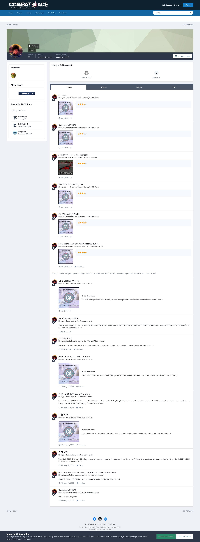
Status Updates (180, 13)
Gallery (29, 13)
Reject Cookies (185, 536)
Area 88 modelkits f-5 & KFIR (104, 273)
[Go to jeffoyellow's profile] (15, 133)
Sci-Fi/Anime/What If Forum (94, 341)
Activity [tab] (68, 87)
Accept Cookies (167, 536)
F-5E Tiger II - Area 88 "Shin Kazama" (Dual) (78, 244)
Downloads (40, 13)
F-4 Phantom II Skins (89, 157)
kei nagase (75, 246)
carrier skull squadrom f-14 (126, 273)
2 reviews (81, 387)
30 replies (79, 349)
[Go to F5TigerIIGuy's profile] (15, 118)
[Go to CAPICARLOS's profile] (15, 125)
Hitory (60, 98)
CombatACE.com (101, 527)
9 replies (81, 500)
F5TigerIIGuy (23, 116)
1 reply (80, 407)
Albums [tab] (104, 87)
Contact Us (102, 524)
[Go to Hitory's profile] (54, 96)
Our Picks (51, 13)
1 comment (80, 266)
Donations (62, 13)
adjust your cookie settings (127, 537)
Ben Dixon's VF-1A (68, 280)
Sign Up (188, 5)
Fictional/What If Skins (90, 98)
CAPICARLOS (23, 124)
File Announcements (84, 321)
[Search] (190, 13)
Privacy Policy (90, 524)
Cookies (112, 524)
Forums (19, 13)
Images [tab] (139, 87)
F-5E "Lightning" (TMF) (68, 214)
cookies (72, 537)
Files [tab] (174, 87)
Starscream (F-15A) (67, 125)
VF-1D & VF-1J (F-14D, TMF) (71, 184)
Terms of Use (37, 537)
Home (11, 13)
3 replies (81, 483)
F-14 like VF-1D (65, 338)
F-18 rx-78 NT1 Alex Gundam (74, 356)
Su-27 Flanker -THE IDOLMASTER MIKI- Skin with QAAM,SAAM (87, 472)
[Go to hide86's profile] (13, 75)
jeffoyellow (22, 131)
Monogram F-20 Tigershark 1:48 (81, 273)
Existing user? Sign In (171, 5)
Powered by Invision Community (100, 529)
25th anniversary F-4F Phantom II (73, 155)
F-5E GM (62, 95)
